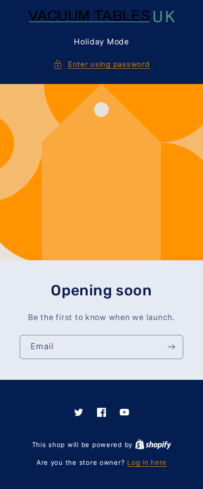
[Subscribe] (171, 347)
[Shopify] (153, 444)
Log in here (147, 462)
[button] (101, 64)
